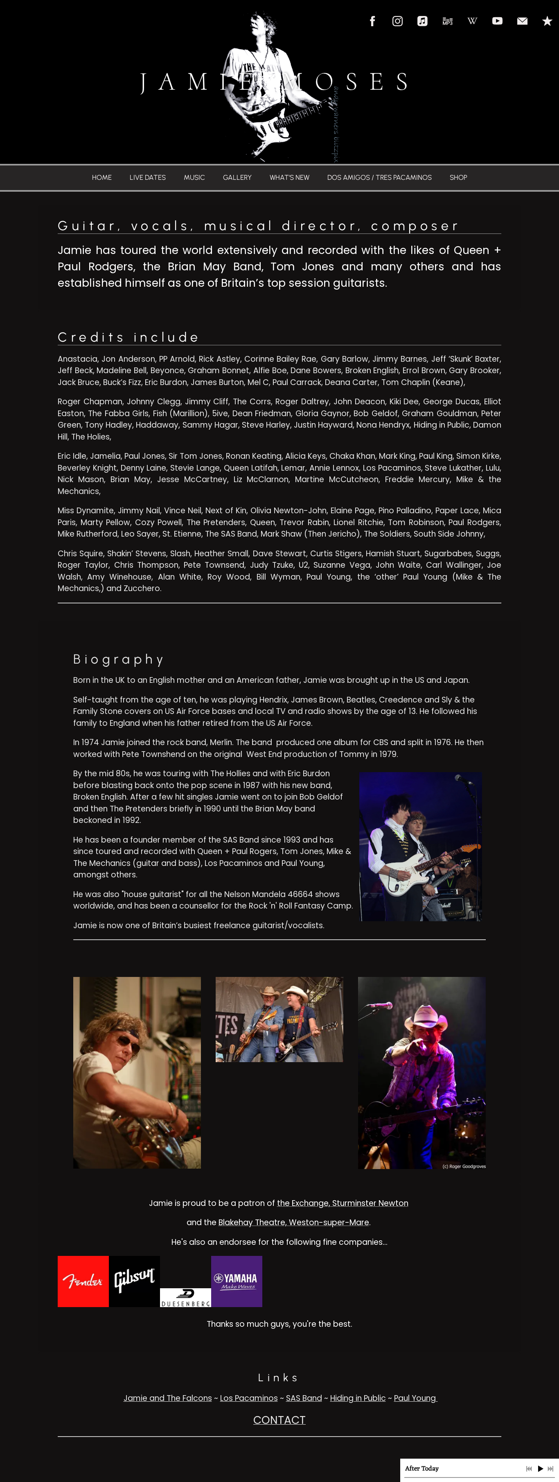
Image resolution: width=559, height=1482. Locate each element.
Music (194, 177)
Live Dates (148, 177)
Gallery (237, 177)
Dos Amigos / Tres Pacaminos (379, 177)
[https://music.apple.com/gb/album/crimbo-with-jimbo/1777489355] (547, 21)
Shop (458, 177)
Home (102, 177)
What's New (289, 177)
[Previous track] (529, 1469)
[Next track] (550, 1469)
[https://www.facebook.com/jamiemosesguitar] (372, 21)
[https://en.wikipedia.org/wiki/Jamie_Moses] (472, 21)
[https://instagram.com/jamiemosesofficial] (397, 21)
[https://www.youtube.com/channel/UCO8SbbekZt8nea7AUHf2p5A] (497, 21)
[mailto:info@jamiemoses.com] (522, 21)
